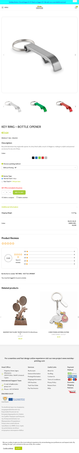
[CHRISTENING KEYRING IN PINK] (58, 310)
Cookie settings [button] (8, 448)
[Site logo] (39, 7)
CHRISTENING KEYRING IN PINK (58, 332)
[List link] (13, 385)
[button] (4, 55)
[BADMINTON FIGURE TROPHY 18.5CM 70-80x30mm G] (20, 310)
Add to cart (19, 192)
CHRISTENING (56, 334)
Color (3, 153)
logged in (13, 278)
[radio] (33, 157)
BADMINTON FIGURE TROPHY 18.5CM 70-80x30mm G (20, 333)
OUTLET (20, 336)
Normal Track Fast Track (11, 180)
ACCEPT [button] (18, 448)
